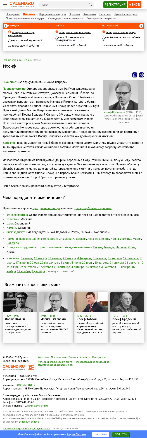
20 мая (34, 262)
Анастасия (79, 238)
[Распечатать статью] (141, 74)
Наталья (121, 247)
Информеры (99, 357)
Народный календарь (52, 14)
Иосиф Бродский (124, 319)
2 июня (65, 262)
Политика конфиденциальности (55, 364)
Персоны (105, 14)
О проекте (43, 357)
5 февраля (99, 258)
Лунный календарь (125, 14)
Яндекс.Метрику (76, 434)
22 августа (132, 262)
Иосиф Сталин (15, 319)
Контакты (85, 357)
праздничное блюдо (46, 208)
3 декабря (38, 271)
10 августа (101, 262)
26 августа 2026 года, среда (121, 32)
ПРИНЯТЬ (121, 434)
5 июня (76, 262)
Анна (90, 238)
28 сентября (45, 267)
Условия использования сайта (55, 362)
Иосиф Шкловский (114, 112)
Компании (89, 14)
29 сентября (62, 267)
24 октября (93, 267)
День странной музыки (24, 40)
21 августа (117, 262)
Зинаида (109, 247)
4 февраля (84, 258)
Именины (29, 14)
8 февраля (115, 258)
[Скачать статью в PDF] (134, 74)
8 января (26, 258)
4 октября (77, 267)
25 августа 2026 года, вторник (75, 32)
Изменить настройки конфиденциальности (26, 428)
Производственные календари (25, 18)
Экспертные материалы (101, 18)
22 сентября (28, 267)
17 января (40, 258)
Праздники (13, 14)
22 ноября (23, 271)
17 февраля (131, 258)
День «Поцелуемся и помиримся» (69, 39)
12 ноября (123, 267)
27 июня (87, 262)
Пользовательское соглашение (91, 362)
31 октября (108, 267)
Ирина (114, 238)
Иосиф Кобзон (87, 319)
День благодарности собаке (121, 37)
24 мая (54, 262)
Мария (137, 238)
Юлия (131, 247)
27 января (69, 258)
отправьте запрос (29, 421)
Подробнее (100, 434)
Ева (97, 238)
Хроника (74, 14)
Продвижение (59, 357)
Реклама (73, 357)
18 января (54, 258)
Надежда (12, 243)
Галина (97, 247)
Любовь (125, 238)
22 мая (44, 262)
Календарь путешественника (65, 18)
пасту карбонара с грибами (93, 208)
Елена (105, 238)
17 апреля (22, 262)
